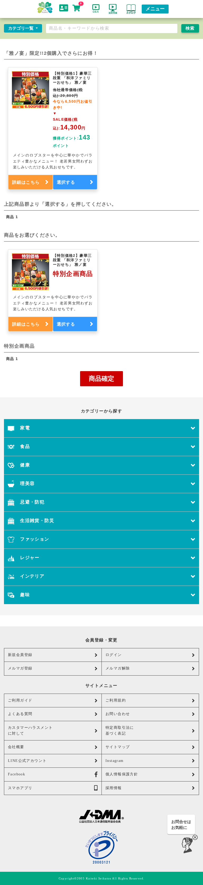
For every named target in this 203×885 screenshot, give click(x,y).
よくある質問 (20, 714)
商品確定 (101, 378)
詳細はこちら (26, 182)
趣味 (24, 594)
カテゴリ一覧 (21, 28)
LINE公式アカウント (27, 761)
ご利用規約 (115, 700)
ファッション (34, 539)
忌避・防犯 (31, 502)
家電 (24, 427)
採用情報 (113, 788)
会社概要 (16, 747)
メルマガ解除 (117, 668)
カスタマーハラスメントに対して (30, 730)
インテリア (31, 576)
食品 (24, 446)
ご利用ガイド (20, 700)
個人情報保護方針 (121, 774)
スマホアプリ (20, 788)
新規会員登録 (20, 655)
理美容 (27, 483)
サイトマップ (117, 747)
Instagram (114, 761)
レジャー (29, 557)
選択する (66, 182)
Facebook (16, 774)
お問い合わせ (117, 714)
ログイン (113, 655)
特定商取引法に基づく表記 (119, 730)
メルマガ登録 (20, 668)
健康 (24, 465)
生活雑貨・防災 (36, 520)
